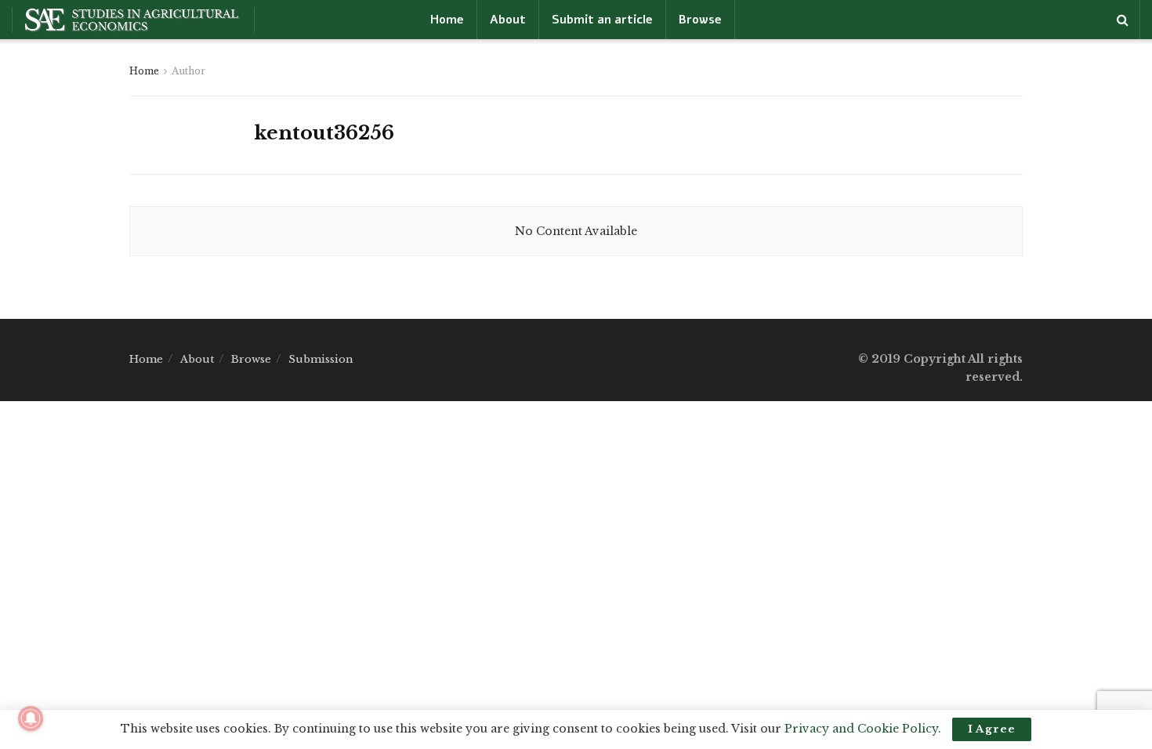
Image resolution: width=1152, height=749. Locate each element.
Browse (700, 19)
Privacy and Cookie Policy (861, 729)
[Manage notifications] (30, 718)
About (508, 19)
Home (447, 19)
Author (188, 71)
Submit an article (602, 19)
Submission (320, 359)
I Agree (992, 729)
